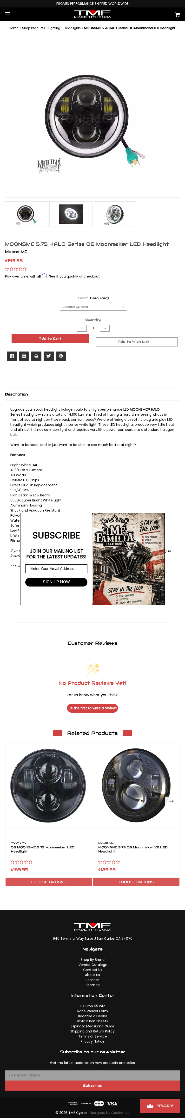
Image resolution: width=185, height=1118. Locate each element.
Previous (12, 801)
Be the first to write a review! (93, 708)
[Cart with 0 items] (162, 12)
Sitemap (93, 984)
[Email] (24, 356)
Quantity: (93, 320)
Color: (93, 298)
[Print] (36, 356)
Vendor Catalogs (93, 964)
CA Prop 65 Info (93, 1006)
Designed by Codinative (110, 1112)
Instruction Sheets (92, 1021)
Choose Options (48, 882)
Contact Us (92, 969)
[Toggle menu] (11, 14)
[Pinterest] (61, 356)
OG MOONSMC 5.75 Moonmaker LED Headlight (42, 850)
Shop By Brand (93, 959)
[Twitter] (48, 356)
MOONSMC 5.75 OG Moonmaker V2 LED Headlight (133, 850)
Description (16, 394)
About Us (92, 974)
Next (172, 801)
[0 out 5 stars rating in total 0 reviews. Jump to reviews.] (17, 269)
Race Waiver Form (92, 1011)
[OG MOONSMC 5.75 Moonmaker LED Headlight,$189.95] (49, 785)
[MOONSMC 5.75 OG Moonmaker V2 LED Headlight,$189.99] (136, 785)
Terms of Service (92, 1036)
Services (92, 979)
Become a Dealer (92, 1016)
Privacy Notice (93, 1041)
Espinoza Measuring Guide (92, 1026)
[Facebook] (11, 356)
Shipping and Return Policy (92, 1031)
